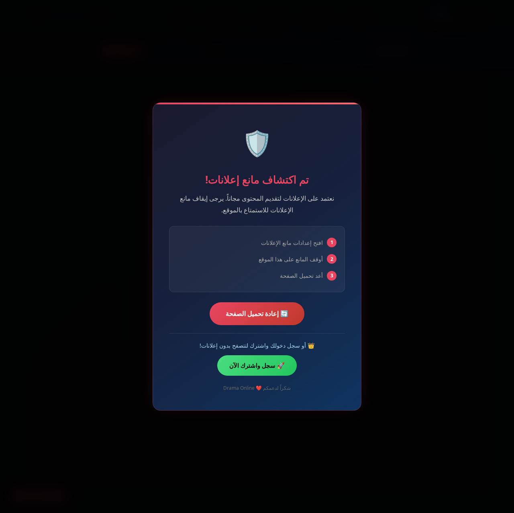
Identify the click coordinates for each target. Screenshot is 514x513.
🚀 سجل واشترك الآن (257, 365)
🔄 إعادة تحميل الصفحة (257, 313)
